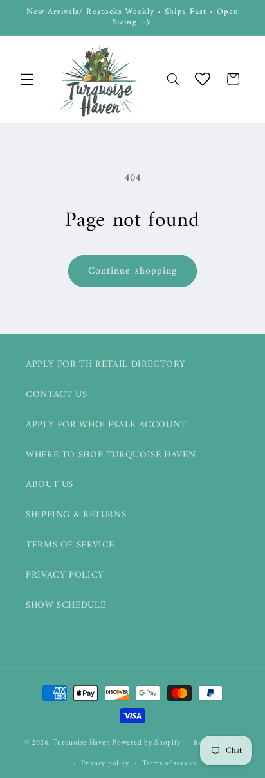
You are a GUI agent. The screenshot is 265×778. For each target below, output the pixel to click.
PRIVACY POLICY (65, 575)
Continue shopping (132, 271)
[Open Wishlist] (202, 79)
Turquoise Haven (81, 743)
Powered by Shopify (146, 743)
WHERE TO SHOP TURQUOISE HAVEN (111, 454)
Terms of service (169, 763)
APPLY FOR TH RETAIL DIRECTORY (105, 364)
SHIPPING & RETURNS (76, 514)
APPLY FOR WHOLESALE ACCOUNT (106, 424)
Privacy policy (105, 763)
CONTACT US (56, 394)
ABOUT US (49, 484)
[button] (27, 79)
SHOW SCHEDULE (65, 605)
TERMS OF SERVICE (70, 544)
